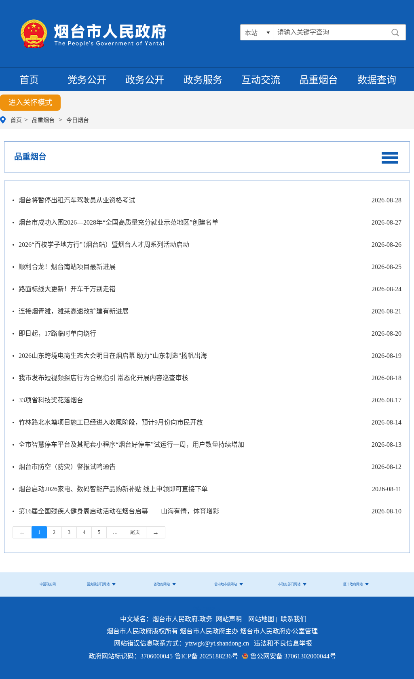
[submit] (395, 32)
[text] (314, 32)
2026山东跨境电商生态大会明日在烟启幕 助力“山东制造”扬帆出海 (113, 355)
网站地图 (261, 619)
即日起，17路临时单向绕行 (57, 333)
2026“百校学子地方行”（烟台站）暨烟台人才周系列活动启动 (104, 244)
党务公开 (87, 80)
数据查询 (376, 80)
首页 (29, 80)
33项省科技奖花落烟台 (51, 400)
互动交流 (260, 80)
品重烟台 (318, 80)
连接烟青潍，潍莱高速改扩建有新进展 (74, 311)
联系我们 (293, 619)
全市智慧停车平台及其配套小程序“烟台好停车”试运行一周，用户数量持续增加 (131, 444)
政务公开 (144, 80)
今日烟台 (77, 120)
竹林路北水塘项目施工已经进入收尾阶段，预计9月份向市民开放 (111, 422)
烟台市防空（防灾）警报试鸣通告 (67, 466)
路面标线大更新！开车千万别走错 (67, 289)
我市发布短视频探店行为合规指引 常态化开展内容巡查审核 (103, 377)
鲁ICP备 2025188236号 (206, 656)
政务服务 (203, 80)
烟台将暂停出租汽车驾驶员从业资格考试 (77, 200)
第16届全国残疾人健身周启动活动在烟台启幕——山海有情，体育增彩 (119, 511)
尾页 (135, 532)
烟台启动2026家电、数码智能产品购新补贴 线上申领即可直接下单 (113, 489)
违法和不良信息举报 (283, 643)
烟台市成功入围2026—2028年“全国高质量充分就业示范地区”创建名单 (118, 222)
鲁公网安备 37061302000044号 (293, 656)
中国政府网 (48, 584)
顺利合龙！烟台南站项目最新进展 (67, 266)
